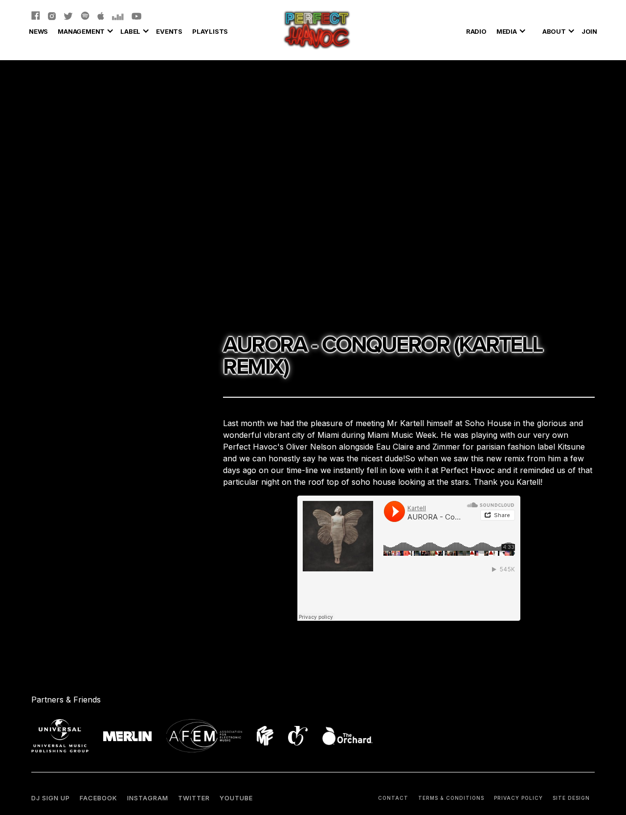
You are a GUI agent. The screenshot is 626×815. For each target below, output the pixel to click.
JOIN (589, 31)
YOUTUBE (236, 798)
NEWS (38, 31)
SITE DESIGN (571, 798)
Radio (476, 31)
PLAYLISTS (210, 31)
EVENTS (169, 31)
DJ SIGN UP (50, 798)
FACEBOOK (98, 798)
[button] (84, 29)
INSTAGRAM (147, 798)
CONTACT (393, 798)
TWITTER (194, 798)
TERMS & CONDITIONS (451, 798)
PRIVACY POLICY (518, 798)
